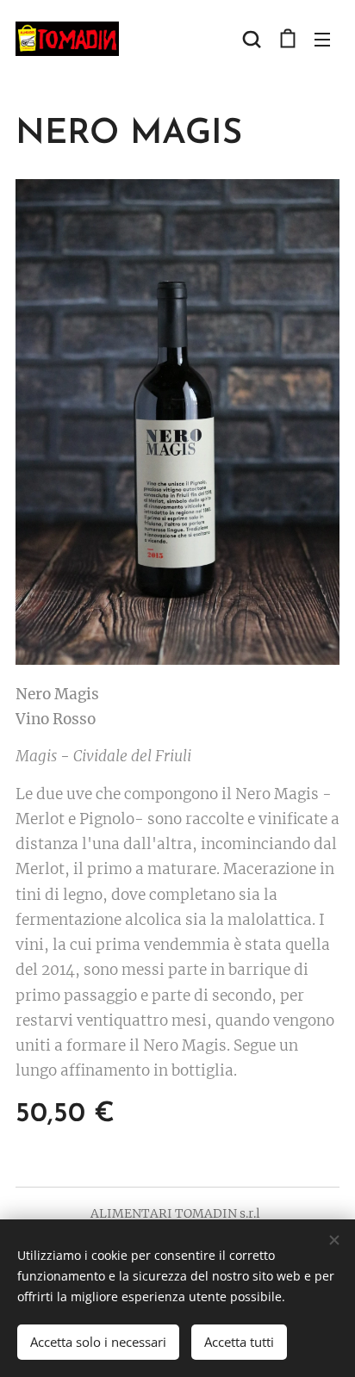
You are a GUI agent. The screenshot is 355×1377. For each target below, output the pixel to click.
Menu (322, 39)
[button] (252, 38)
